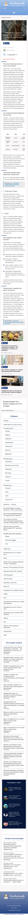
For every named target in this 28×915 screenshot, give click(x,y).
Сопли (7, 480)
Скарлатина (7, 631)
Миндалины (9, 442)
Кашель (7, 435)
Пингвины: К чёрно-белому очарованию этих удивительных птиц (15, 823)
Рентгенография (10, 540)
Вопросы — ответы (9, 504)
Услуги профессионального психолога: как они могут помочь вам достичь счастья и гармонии (13, 857)
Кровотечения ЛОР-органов (12, 571)
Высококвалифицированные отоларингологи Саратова (12, 514)
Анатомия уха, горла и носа (12, 424)
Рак (4, 622)
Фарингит (8, 454)
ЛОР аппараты (8, 575)
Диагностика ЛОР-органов (12, 533)
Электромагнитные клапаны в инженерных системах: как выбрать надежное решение (13, 754)
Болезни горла (8, 428)
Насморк (8, 473)
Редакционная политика (14, 910)
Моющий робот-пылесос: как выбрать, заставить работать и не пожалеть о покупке (13, 659)
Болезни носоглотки (12, 465)
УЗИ (6, 544)
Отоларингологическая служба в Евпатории (13, 602)
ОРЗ (4, 598)
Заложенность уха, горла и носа (12, 553)
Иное (5, 558)
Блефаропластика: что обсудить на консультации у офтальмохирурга (12, 695)
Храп (5, 635)
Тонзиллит (8, 446)
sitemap (6, 420)
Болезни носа (7, 459)
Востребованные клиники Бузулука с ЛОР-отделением (13, 509)
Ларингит (8, 438)
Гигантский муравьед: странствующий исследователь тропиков (15, 797)
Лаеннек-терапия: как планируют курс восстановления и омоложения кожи (13, 677)
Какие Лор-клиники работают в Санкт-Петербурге (13, 562)
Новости (6, 586)
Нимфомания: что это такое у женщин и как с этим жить (13, 874)
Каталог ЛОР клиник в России (13, 567)
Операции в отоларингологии (13, 590)
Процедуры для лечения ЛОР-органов (13, 613)
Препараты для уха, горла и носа (12, 608)
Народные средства (10, 582)
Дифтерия (6, 549)
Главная (3, 17)
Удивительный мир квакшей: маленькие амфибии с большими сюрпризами (14, 814)
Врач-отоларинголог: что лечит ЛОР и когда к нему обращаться (13, 720)
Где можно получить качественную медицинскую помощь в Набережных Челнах (13, 520)
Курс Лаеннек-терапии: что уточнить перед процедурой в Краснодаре (13, 686)
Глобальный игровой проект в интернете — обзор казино (13, 881)
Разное (8, 17)
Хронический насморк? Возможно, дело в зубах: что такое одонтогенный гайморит (13, 737)
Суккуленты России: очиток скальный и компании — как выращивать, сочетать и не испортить (12, 649)
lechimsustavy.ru (12, 914)
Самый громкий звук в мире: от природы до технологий (14, 805)
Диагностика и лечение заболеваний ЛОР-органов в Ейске (12, 528)
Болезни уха (7, 485)
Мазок (7, 536)
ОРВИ (5, 594)
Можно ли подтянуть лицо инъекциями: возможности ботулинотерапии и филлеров (13, 746)
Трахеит (8, 450)
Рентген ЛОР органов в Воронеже (11, 626)
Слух (6, 496)
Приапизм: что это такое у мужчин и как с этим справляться (12, 866)
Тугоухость (9, 499)
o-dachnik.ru (20, 914)
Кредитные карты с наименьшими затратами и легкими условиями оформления (12, 846)
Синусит (8, 477)
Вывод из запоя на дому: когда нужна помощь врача (13, 713)
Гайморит (8, 469)
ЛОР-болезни (8, 579)
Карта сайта (14, 908)
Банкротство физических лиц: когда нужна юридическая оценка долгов (13, 667)
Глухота (7, 488)
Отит (6, 492)
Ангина (7, 431)
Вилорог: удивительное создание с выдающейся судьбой (15, 789)
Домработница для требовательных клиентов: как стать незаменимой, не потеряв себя (13, 704)
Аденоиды (8, 461)
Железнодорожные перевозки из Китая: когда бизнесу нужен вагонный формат (13, 772)
